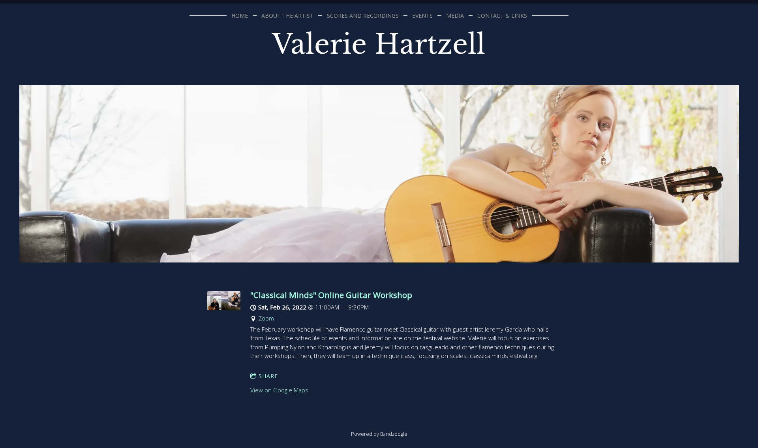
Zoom (266, 318)
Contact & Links (502, 15)
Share (268, 376)
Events (422, 15)
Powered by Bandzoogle (379, 434)
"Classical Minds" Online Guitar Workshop (331, 294)
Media (455, 15)
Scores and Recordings (363, 15)
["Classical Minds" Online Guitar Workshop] (223, 308)
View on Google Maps (279, 390)
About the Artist (287, 15)
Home (239, 15)
